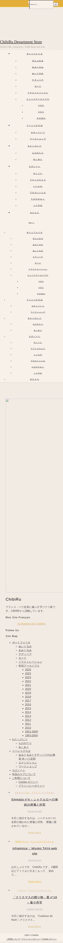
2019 (28, 693)
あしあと (37, 159)
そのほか (41, 118)
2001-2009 (31, 731)
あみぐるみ (38, 67)
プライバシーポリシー (32, 785)
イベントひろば (35, 125)
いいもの (37, 186)
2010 (28, 727)
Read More (34, 832)
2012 (28, 720)
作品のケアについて (24, 774)
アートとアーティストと (42, 841)
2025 (41, 112)
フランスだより (38, 180)
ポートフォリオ (35, 54)
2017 (28, 700)
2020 (28, 689)
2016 (28, 704)
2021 (28, 685)
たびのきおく (38, 199)
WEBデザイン (22, 841)
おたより (34, 213)
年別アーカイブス (29, 665)
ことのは (37, 205)
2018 (28, 696)
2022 (28, 681)
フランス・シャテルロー (43, 793)
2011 (28, 724)
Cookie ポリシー (28, 782)
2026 (41, 105)
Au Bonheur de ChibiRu (31, 623)
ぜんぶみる (38, 61)
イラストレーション (38, 93)
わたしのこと (35, 146)
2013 (28, 716)
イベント (22, 890)
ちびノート (35, 166)
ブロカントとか (38, 193)
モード (38, 86)
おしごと (37, 173)
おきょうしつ (38, 132)
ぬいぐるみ (38, 73)
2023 (28, 677)
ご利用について (21, 778)
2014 (28, 712)
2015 (28, 708)
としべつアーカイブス (38, 99)
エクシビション (28, 762)
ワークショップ (38, 139)
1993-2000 (31, 735)
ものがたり (38, 153)
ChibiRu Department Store (21, 42)
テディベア (38, 80)
